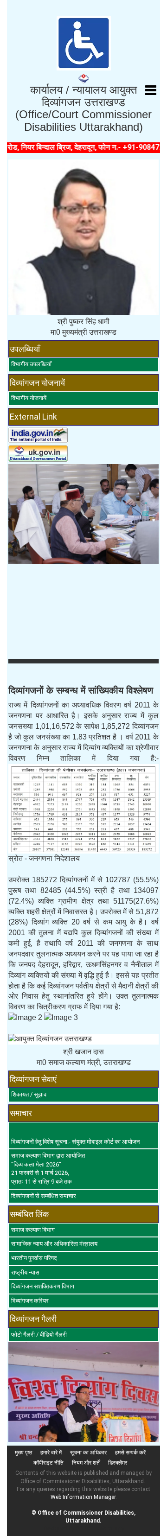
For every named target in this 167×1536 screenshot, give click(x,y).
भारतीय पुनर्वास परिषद (34, 1258)
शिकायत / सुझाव (28, 1094)
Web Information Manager (83, 1497)
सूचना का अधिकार (88, 1452)
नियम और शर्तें (86, 1463)
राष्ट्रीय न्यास (25, 1272)
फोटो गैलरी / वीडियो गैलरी (39, 1334)
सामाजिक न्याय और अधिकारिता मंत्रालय (54, 1243)
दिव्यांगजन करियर (30, 1300)
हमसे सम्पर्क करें (130, 1452)
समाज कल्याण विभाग (33, 1229)
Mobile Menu (151, 90)
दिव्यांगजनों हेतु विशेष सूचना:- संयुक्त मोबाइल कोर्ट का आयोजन (75, 1141)
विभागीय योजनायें (28, 398)
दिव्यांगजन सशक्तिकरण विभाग (42, 1286)
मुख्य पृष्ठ (23, 1452)
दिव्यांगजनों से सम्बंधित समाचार (43, 1195)
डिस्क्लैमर (117, 1463)
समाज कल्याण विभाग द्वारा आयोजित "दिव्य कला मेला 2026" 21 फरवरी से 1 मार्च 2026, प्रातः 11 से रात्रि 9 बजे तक (48, 1168)
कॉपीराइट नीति (48, 1463)
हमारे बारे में (51, 1452)
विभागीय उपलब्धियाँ (31, 364)
